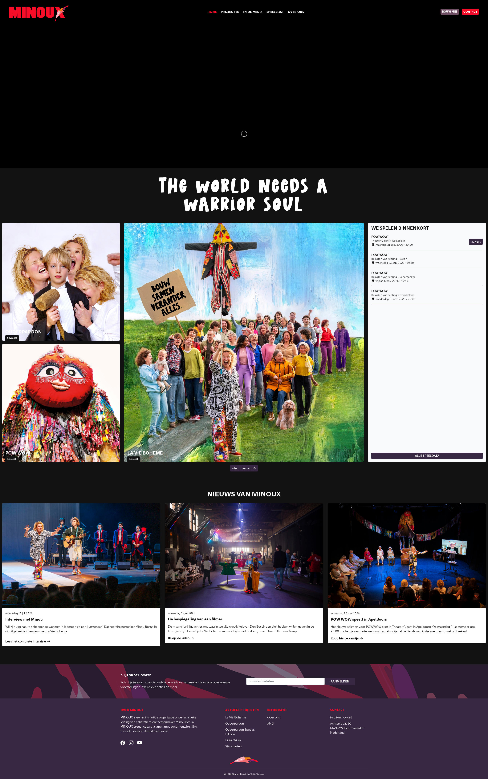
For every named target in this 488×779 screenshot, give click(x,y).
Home (212, 12)
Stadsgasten (233, 746)
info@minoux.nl (341, 717)
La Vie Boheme (235, 717)
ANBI (270, 723)
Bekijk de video (178, 638)
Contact (470, 11)
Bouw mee (450, 11)
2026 (229, 774)
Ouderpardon (234, 723)
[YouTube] (139, 743)
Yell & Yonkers (257, 774)
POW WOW (233, 740)
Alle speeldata (427, 455)
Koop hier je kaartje (345, 638)
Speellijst (275, 12)
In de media (252, 12)
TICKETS (475, 241)
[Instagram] (131, 743)
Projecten (230, 12)
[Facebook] (123, 743)
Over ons (296, 12)
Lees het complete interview (25, 641)
